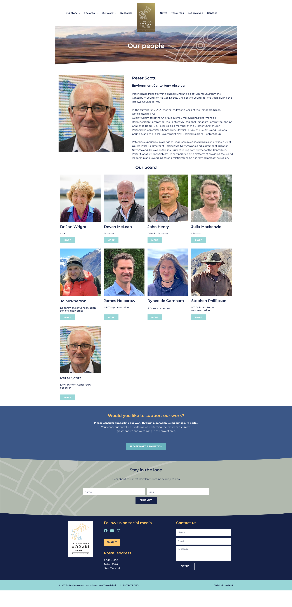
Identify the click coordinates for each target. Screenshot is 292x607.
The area (89, 13)
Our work (107, 13)
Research (126, 13)
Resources (177, 13)
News (163, 13)
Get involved (195, 13)
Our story (71, 13)
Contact (212, 13)
